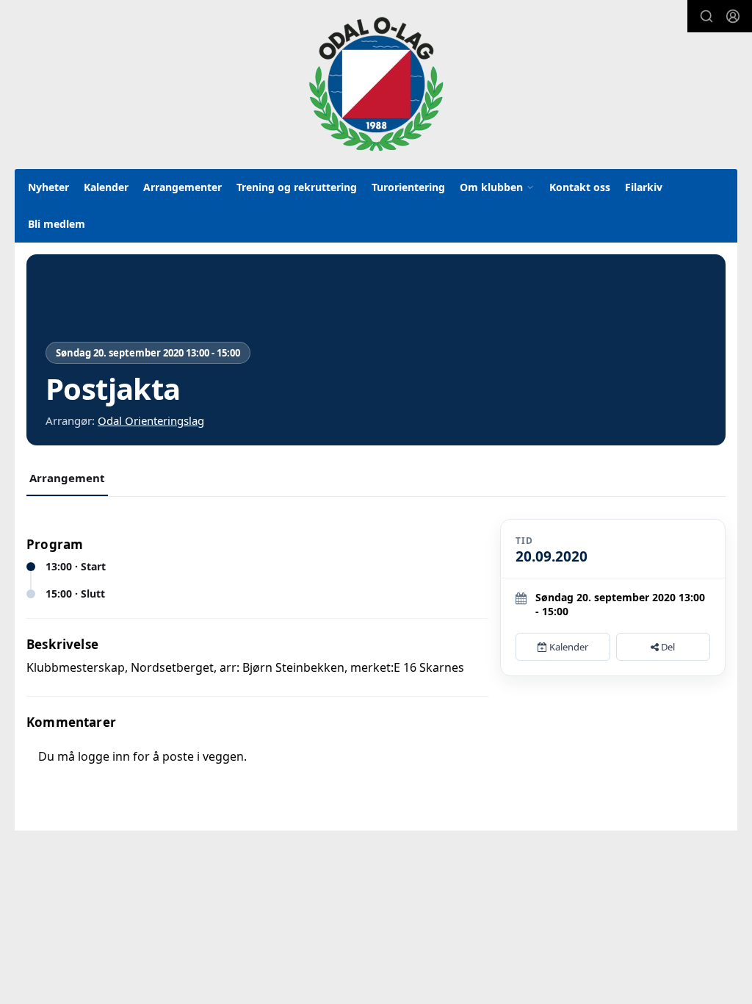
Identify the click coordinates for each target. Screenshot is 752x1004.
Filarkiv (643, 187)
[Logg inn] (733, 16)
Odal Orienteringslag (151, 420)
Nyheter (48, 187)
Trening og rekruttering (296, 187)
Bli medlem (56, 224)
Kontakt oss (579, 187)
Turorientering (408, 187)
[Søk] (706, 16)
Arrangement (67, 477)
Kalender (106, 187)
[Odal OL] (376, 83)
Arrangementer (182, 187)
